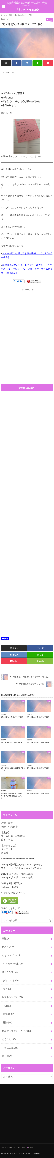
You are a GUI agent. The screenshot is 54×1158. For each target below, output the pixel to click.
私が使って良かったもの (17, 1030)
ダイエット (11, 980)
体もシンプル (11, 971)
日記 (6, 638)
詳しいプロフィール (14, 892)
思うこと (9, 1039)
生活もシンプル (12, 997)
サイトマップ (22, 1147)
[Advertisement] (22, 80)
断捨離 (9, 1014)
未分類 (7, 1056)
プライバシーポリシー (8, 1147)
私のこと (8, 946)
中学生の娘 (10, 1047)
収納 (7, 1005)
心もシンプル (11, 955)
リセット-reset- (27, 9)
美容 (7, 988)
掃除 (7, 1022)
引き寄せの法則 (13, 963)
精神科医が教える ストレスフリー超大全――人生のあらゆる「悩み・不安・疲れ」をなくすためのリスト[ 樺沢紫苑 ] (26, 269)
